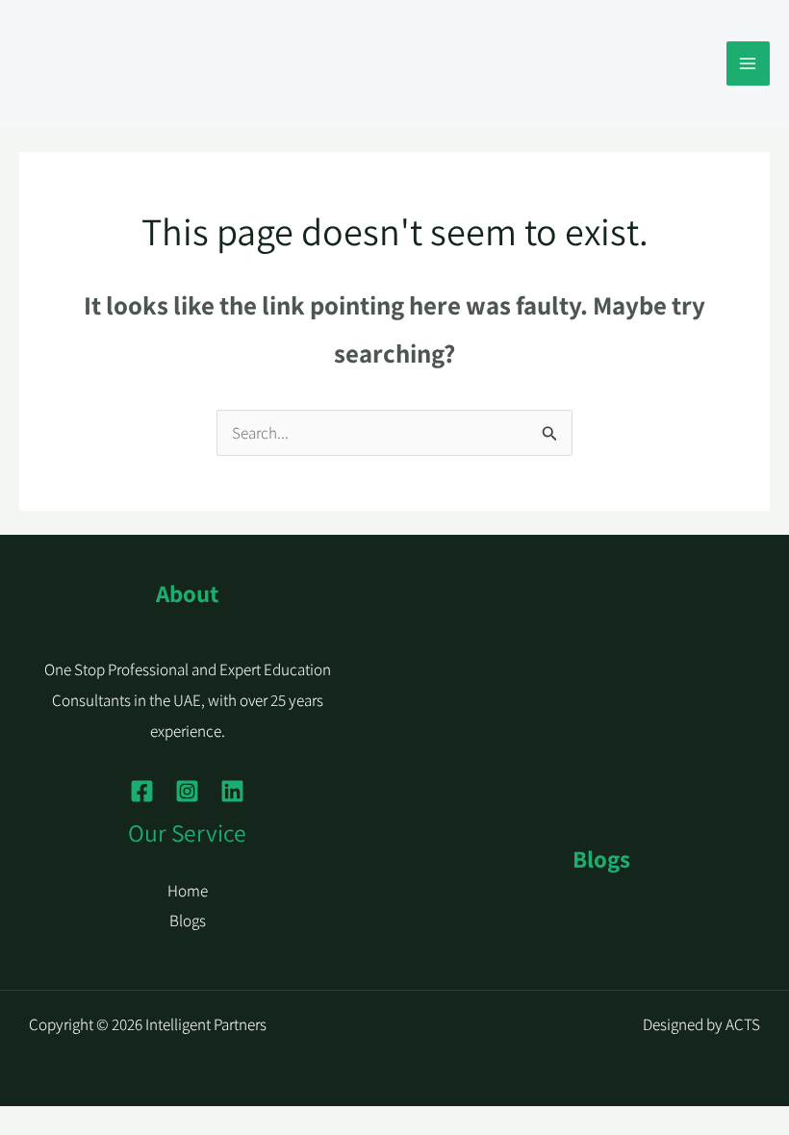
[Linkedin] (232, 791)
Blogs (187, 920)
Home (187, 890)
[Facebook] (142, 791)
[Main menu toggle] (748, 63)
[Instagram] (187, 791)
